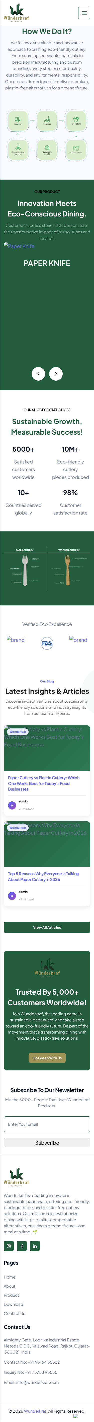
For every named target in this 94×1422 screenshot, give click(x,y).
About (9, 1286)
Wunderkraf (35, 1411)
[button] (38, 374)
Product (11, 1295)
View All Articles (47, 927)
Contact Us (14, 1313)
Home (10, 1277)
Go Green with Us (47, 1058)
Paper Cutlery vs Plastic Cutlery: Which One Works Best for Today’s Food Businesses (43, 783)
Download (13, 1304)
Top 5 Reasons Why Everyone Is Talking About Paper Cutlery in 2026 (43, 876)
